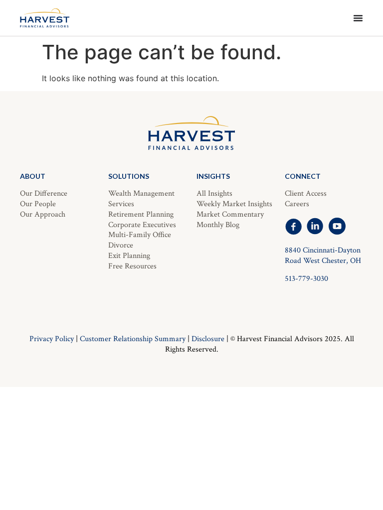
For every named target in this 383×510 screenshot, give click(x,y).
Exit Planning (129, 256)
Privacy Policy (51, 339)
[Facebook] (293, 226)
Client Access (306, 193)
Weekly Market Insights (234, 204)
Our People (38, 204)
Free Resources (132, 266)
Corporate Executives (142, 225)
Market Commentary (230, 214)
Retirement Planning (141, 214)
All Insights (214, 193)
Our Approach (42, 214)
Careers (297, 204)
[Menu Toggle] (358, 18)
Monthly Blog (217, 225)
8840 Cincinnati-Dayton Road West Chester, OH (323, 255)
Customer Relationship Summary (133, 339)
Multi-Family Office (139, 235)
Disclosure (208, 339)
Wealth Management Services (141, 198)
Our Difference (43, 193)
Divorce (120, 245)
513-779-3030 (306, 278)
